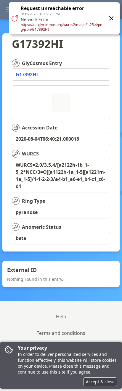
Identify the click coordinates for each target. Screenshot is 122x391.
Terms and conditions (61, 333)
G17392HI (27, 74)
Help (61, 316)
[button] (64, 18)
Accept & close (100, 381)
